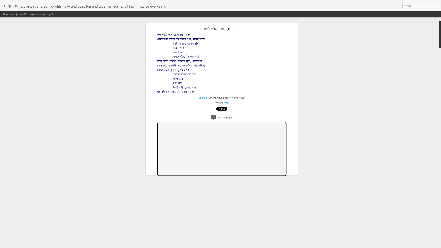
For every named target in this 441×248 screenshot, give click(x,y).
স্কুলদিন (51, 14)
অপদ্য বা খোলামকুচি (37, 14)
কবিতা (226, 103)
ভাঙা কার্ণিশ (23, 14)
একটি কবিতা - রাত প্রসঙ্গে (218, 28)
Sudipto (203, 97)
